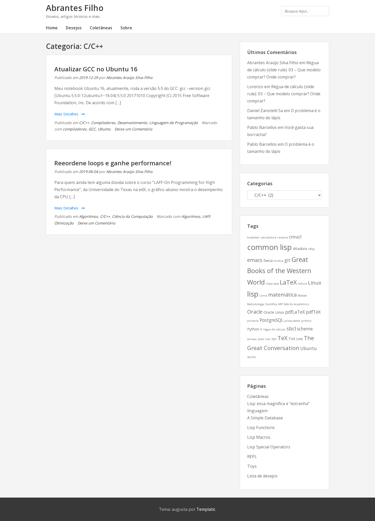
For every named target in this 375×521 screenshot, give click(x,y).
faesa (268, 260)
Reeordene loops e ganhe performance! (112, 163)
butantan (253, 237)
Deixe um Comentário (133, 129)
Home (52, 28)
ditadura (300, 248)
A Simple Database (265, 418)
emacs (254, 260)
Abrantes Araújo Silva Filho (129, 77)
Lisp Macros (258, 437)
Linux (314, 282)
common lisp (269, 247)
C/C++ (84, 122)
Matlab (302, 295)
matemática (282, 294)
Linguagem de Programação (173, 122)
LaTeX (288, 282)
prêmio (306, 321)
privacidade (292, 321)
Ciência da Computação (132, 216)
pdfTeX (313, 312)
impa (269, 283)
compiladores (74, 129)
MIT (280, 304)
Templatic (205, 509)
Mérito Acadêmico (296, 304)
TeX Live (296, 338)
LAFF (206, 216)
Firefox (278, 261)
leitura (302, 283)
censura (282, 237)
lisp (252, 294)
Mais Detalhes (66, 114)
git (287, 260)
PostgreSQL (271, 320)
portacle (253, 321)
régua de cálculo (274, 329)
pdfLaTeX (295, 312)
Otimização (64, 223)
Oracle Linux (274, 312)
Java (276, 283)
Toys (252, 466)
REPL (252, 456)
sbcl (291, 328)
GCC (92, 129)
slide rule (264, 339)
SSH (274, 339)
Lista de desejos (262, 476)
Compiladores (103, 122)
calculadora (268, 237)
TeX (283, 338)
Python (253, 329)
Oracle (254, 311)
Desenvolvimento (132, 122)
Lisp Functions (261, 427)
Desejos (74, 28)
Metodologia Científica (262, 304)
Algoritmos (88, 216)
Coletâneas (101, 28)
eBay (311, 249)
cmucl (295, 237)
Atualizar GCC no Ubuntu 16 (96, 69)
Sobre (126, 28)
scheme (305, 329)
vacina (251, 357)
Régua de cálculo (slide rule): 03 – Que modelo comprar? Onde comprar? (284, 70)
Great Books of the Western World (279, 270)
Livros (263, 295)
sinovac (252, 339)
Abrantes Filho (75, 7)
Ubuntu (104, 129)
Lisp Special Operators (268, 447)
